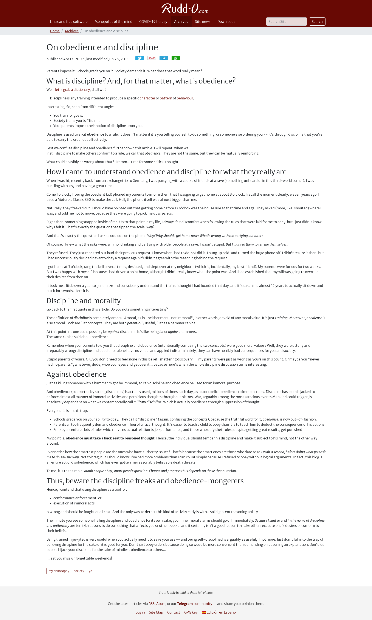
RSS (152, 603)
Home (55, 31)
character (147, 98)
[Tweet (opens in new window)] (139, 58)
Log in (140, 612)
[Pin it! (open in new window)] (151, 58)
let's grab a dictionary (72, 89)
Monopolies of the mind (113, 21)
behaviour (185, 98)
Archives (181, 21)
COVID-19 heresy (153, 21)
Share (166, 58)
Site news (203, 21)
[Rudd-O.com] (186, 8)
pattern (166, 98)
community (194, 603)
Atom (160, 603)
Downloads (226, 21)
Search (317, 21)
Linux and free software (69, 21)
